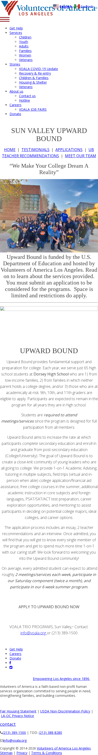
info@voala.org (33, 633)
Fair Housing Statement (18, 711)
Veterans (26, 59)
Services (16, 32)
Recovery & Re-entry (35, 73)
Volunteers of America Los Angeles (64, 748)
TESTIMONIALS (35, 149)
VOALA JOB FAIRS (33, 109)
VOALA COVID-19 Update (38, 68)
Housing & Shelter (33, 82)
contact (8, 724)
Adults (24, 46)
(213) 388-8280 (50, 732)
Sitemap (6, 752)
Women (25, 55)
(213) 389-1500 (14, 732)
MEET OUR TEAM (80, 155)
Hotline (24, 100)
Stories (15, 64)
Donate (15, 114)
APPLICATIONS (69, 149)
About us (16, 91)
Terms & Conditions (46, 752)
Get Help (16, 28)
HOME (9, 149)
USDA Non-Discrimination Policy (65, 711)
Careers (15, 105)
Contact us (27, 96)
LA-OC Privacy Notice (17, 715)
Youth (23, 41)
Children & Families (34, 78)
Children (25, 37)
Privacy (21, 752)
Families (25, 50)
